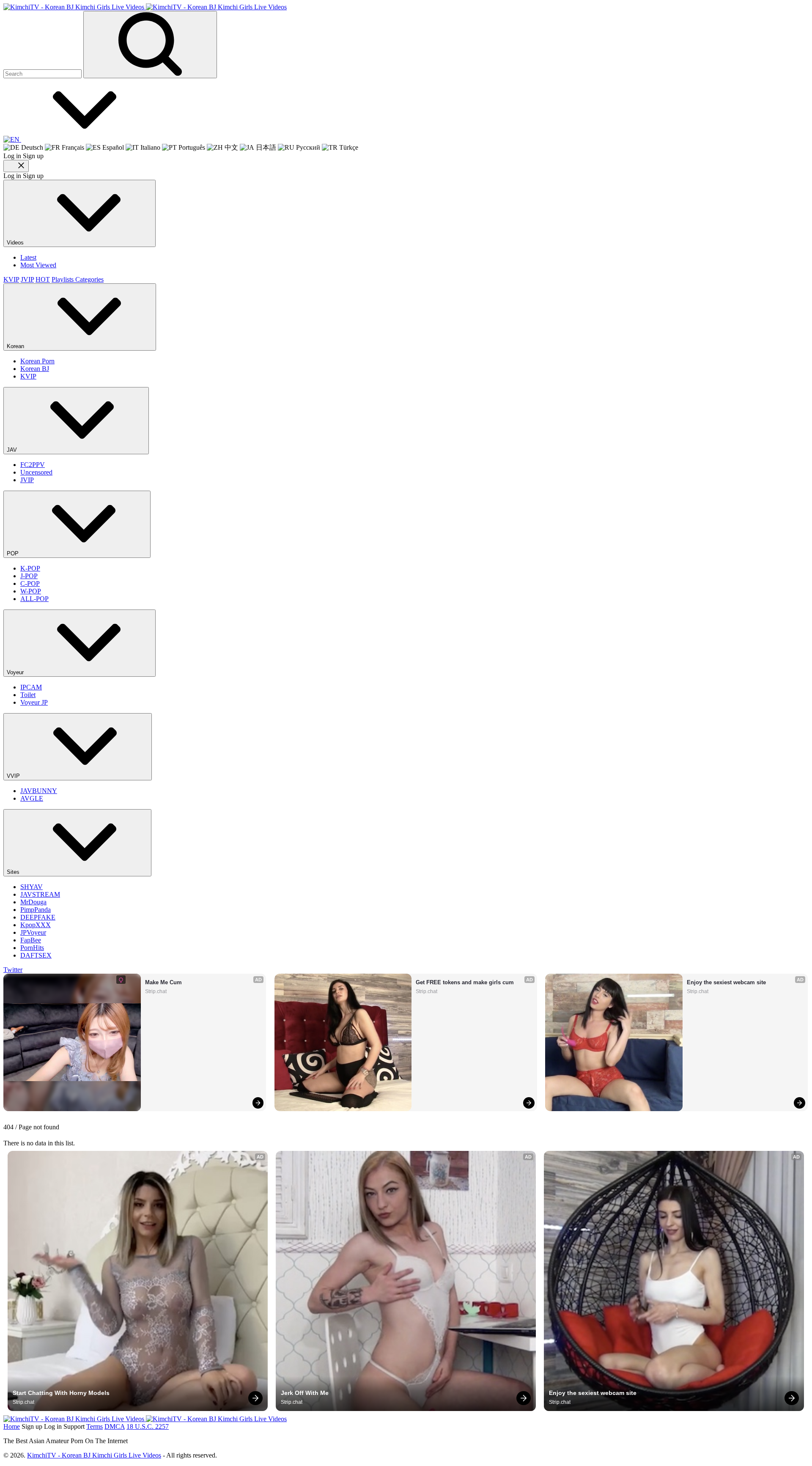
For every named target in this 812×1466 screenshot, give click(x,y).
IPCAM (31, 687)
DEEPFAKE (37, 917)
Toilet (28, 694)
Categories (89, 279)
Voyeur (16, 672)
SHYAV (31, 886)
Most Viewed (38, 265)
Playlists (63, 279)
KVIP (11, 279)
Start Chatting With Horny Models (61, 1392)
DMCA (114, 1426)
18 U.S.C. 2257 (147, 1426)
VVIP (14, 776)
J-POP (29, 575)
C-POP (30, 583)
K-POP (30, 568)
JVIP (27, 279)
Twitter (12, 969)
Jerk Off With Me (305, 1392)
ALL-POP (34, 598)
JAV (13, 450)
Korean (16, 346)
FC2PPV (32, 464)
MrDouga (33, 902)
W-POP (30, 591)
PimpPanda (35, 909)
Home (11, 1426)
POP (13, 553)
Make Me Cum (163, 982)
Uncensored (36, 472)
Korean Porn (37, 361)
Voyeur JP (34, 702)
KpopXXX (35, 924)
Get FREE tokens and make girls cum (465, 982)
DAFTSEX (36, 955)
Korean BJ (34, 368)
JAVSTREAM (40, 894)
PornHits (32, 947)
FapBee (30, 940)
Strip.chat (156, 991)
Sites (14, 872)
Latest (28, 257)
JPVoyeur (33, 932)
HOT (43, 279)
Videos (16, 242)
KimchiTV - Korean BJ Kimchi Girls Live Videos (94, 1455)
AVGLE (31, 798)
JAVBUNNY (38, 790)
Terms (94, 1426)
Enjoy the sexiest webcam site (726, 982)
